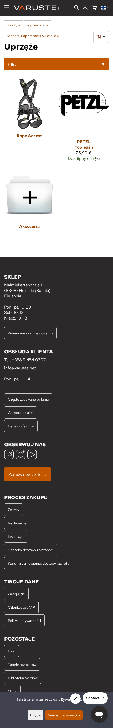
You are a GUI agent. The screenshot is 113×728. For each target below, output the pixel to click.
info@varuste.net (20, 368)
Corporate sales (20, 412)
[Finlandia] (105, 8)
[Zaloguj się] (85, 8)
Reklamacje (17, 522)
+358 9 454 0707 (29, 360)
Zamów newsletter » (27, 474)
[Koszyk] (94, 8)
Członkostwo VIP (21, 607)
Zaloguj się (16, 593)
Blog (11, 651)
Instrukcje (16, 536)
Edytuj (35, 715)
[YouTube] (32, 455)
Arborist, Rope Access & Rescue (33, 35)
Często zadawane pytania (28, 399)
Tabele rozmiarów (22, 664)
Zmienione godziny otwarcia (30, 333)
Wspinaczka (37, 25)
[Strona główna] (38, 7)
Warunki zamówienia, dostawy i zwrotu (38, 563)
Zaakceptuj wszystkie (64, 715)
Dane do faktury (21, 425)
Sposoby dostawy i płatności (30, 549)
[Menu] (6, 7)
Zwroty (13, 509)
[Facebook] (9, 455)
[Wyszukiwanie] (76, 8)
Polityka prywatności (24, 620)
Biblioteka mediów (23, 677)
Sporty (13, 25)
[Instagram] (20, 455)
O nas (12, 691)
